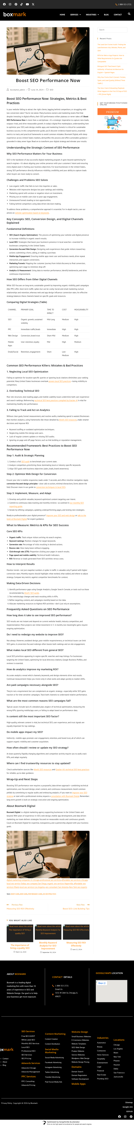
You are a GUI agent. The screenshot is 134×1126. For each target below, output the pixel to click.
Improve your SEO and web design (60, 515)
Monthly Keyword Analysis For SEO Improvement (48, 945)
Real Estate (102, 1075)
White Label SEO (28, 1040)
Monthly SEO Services (30, 1043)
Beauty (99, 1047)
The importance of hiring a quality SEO (20, 946)
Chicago (117, 1045)
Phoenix (117, 1061)
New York (117, 1057)
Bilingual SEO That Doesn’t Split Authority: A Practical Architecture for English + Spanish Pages (110, 69)
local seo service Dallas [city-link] (16, 883)
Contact (6, 1059)
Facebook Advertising (53, 1062)
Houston (117, 1065)
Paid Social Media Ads (53, 1082)
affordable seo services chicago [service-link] (75, 880)
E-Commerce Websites (80, 1040)
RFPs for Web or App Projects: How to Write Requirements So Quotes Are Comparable (110, 58)
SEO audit (25, 461)
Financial (100, 1071)
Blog (5, 1065)
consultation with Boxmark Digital (65, 796)
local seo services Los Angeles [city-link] (32, 887)
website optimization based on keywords (32, 213)
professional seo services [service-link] (50, 880)
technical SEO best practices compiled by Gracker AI (56, 400)
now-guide (23, 894)
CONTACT (118, 14)
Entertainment (102, 1063)
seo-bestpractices (49, 894)
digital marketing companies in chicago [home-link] (23, 880)
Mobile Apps (79, 1083)
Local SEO (25, 1047)
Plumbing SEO (102, 1079)
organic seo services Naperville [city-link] (60, 883)
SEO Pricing (26, 1058)
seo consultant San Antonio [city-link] (57, 887)
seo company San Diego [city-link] (36, 883)
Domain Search (78, 1072)
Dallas (116, 1069)
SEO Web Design (78, 1047)
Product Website (78, 1051)
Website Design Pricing (80, 1062)
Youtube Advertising (53, 1077)
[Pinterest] (16, 4)
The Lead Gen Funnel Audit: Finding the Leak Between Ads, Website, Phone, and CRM (111, 47)
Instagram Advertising (53, 1067)
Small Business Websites (81, 1037)
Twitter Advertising (52, 1072)
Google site (128, 1107)
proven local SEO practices (60, 381)
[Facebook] (4, 4)
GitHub (129, 1111)
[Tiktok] (21, 4)
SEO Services (26, 1055)
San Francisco (119, 1073)
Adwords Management (30, 1072)
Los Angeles (118, 1049)
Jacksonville (118, 1077)
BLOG (106, 14)
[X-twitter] (33, 4)
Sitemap (129, 1102)
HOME (62, 14)
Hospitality (101, 1059)
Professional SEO (28, 1051)
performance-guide (35, 894)
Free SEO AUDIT (28, 1036)
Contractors (101, 1051)
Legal (99, 1067)
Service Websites (78, 1055)
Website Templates (79, 1044)
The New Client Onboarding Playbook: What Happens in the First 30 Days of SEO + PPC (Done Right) (112, 91)
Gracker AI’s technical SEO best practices (72, 769)
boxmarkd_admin (17, 90)
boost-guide (15, 894)
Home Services (103, 1055)
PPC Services (28, 1076)
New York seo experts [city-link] (78, 887)
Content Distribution (52, 1044)
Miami (116, 1053)
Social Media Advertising (54, 1058)
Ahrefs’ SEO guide (31, 593)
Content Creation (51, 1039)
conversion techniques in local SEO (50, 487)
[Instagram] (10, 4)
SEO (51, 90)
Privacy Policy (7, 1103)
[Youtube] (27, 4)
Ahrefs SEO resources (68, 419)
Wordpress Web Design (80, 1058)
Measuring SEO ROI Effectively (76, 944)
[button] (129, 14)
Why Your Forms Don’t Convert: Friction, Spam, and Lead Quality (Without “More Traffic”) (111, 80)
